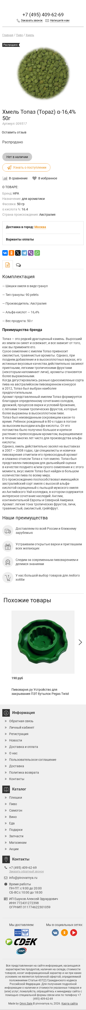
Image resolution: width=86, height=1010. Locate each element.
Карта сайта (69, 1003)
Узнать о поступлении (29, 167)
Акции (14, 849)
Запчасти (16, 836)
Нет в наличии (17, 157)
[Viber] (30, 253)
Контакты (16, 779)
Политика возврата (24, 772)
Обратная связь (21, 721)
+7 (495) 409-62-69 (43, 14)
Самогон (15, 810)
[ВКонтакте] (5, 253)
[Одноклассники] (11, 253)
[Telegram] (24, 253)
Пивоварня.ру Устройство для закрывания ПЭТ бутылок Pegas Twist (40, 692)
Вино (13, 817)
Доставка (16, 766)
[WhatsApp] (37, 253)
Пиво (13, 804)
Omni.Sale (26, 1003)
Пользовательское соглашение (32, 759)
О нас (13, 753)
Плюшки (15, 797)
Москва (40, 227)
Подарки (15, 830)
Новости (15, 740)
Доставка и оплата (23, 747)
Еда (12, 823)
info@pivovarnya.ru (23, 878)
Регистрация (18, 734)
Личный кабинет (21, 727)
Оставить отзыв (14, 132)
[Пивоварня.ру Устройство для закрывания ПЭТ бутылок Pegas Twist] (43, 642)
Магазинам (17, 842)
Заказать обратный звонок (26, 871)
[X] (18, 253)
